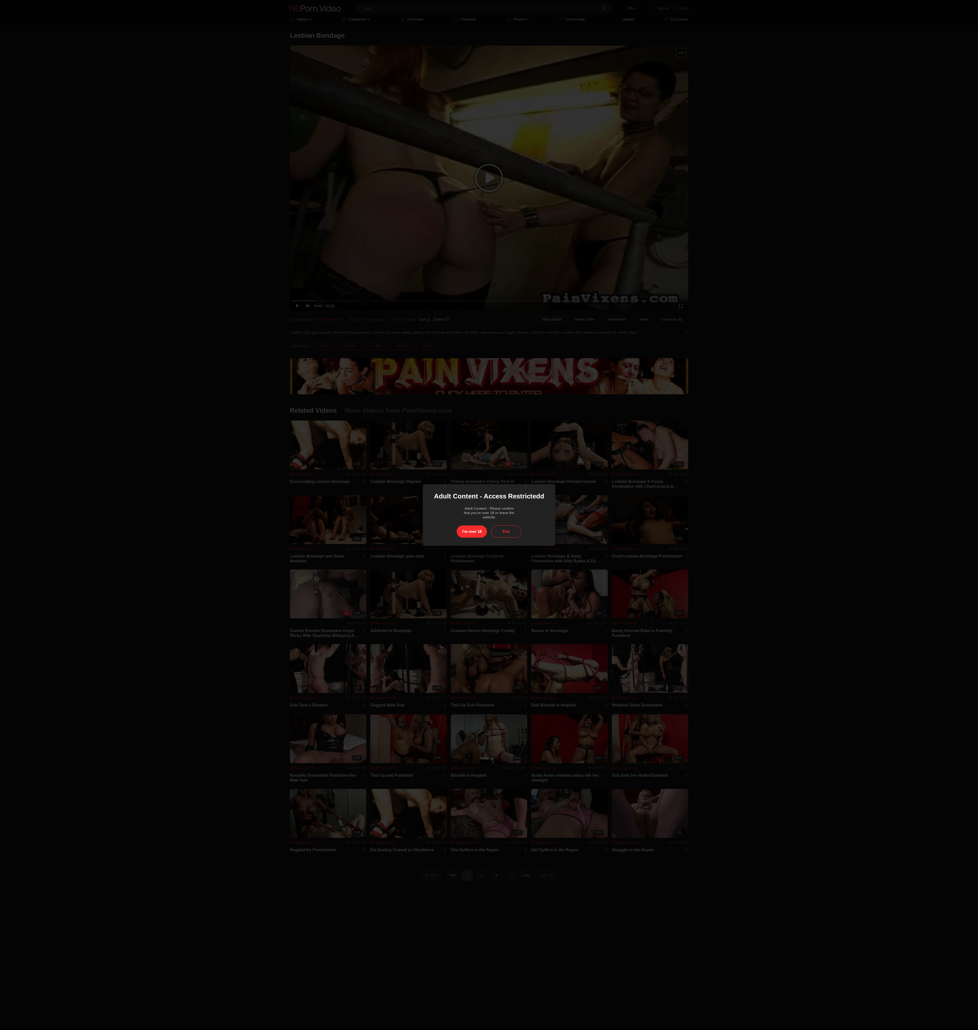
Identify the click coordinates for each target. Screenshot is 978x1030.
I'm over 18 (472, 531)
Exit (506, 531)
